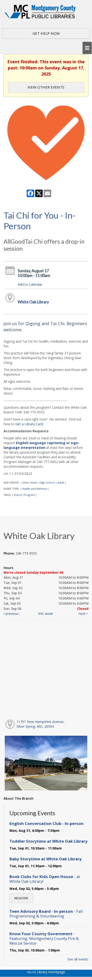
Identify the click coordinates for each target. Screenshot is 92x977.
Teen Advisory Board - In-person (46, 914)
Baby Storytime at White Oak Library (45, 859)
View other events (46, 87)
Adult (61, 482)
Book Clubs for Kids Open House (44, 879)
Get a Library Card (29, 424)
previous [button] (12, 613)
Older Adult (29, 482)
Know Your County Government (44, 938)
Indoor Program (24, 495)
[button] (87, 48)
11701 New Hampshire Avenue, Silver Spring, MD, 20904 (41, 724)
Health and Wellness (34, 488)
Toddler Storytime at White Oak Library (48, 841)
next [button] (82, 613)
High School (47, 482)
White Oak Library (33, 302)
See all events (77, 959)
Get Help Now (46, 33)
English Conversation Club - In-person (46, 823)
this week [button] (45, 613)
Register (21, 898)
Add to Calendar (30, 284)
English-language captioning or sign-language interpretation (41, 445)
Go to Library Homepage (46, 972)
